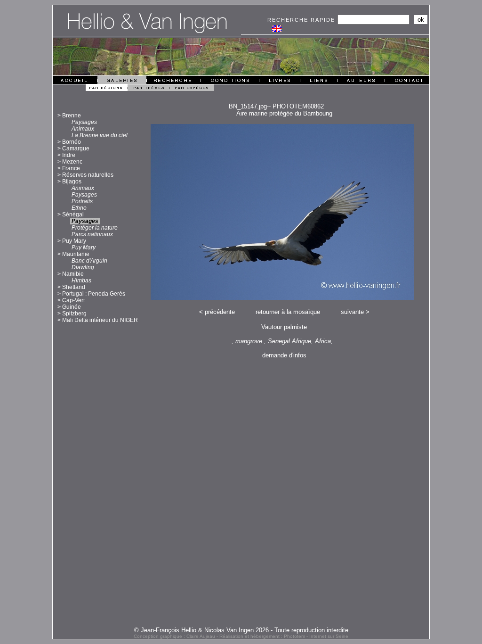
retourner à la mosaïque (288, 311)
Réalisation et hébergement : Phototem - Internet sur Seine (283, 636)
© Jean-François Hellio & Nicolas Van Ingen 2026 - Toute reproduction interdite (241, 630)
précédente (220, 311)
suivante (352, 311)
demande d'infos (284, 355)
